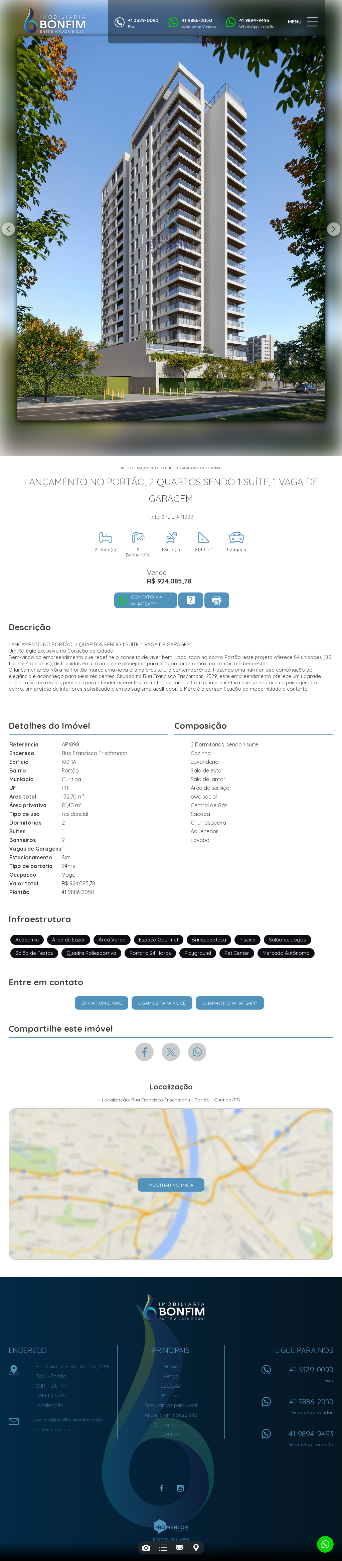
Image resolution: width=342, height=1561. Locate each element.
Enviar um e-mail (101, 1003)
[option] (171, 228)
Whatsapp (197, 1052)
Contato (170, 1434)
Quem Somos (171, 1424)
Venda (170, 1376)
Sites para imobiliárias (171, 1539)
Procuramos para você (171, 1405)
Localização (49, 1405)
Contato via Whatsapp (146, 600)
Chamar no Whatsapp (229, 1003)
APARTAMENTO (194, 468)
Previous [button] (8, 229)
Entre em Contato (52, 1429)
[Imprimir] (216, 600)
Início (126, 468)
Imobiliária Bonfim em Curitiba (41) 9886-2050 (171, 1307)
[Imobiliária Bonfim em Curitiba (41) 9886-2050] (54, 20)
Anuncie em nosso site (171, 1415)
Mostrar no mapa (171, 1185)
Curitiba (170, 468)
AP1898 (216, 468)
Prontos (171, 1395)
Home (171, 1366)
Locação (171, 1386)
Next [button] (333, 229)
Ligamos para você (162, 1003)
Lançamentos (147, 468)
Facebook (144, 1052)
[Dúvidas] (190, 600)
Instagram (180, 1488)
